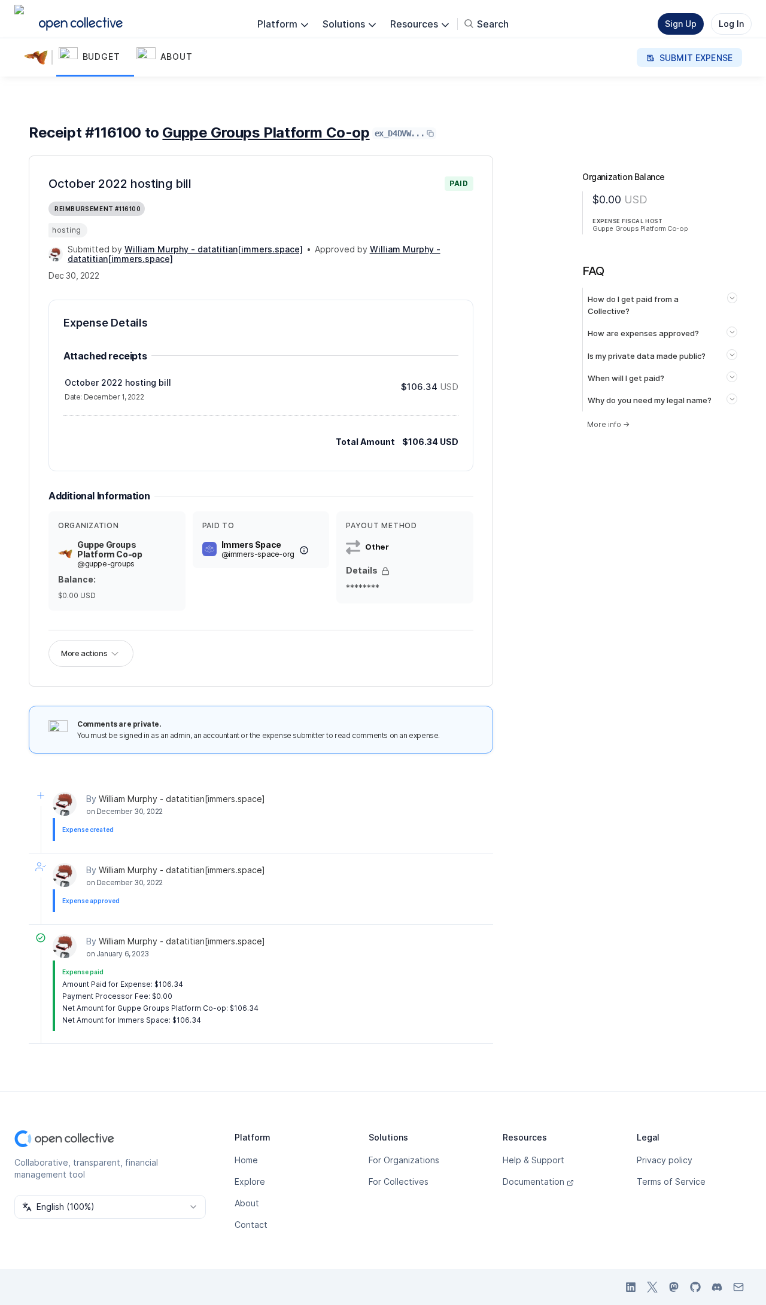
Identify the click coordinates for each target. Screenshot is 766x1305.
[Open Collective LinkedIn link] (630, 1287)
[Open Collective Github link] (695, 1287)
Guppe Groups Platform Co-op (265, 132)
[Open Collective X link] (652, 1287)
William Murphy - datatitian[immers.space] (182, 799)
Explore (250, 1181)
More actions (84, 653)
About (247, 1203)
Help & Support (533, 1160)
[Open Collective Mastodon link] (673, 1287)
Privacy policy (664, 1160)
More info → (608, 424)
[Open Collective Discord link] (717, 1287)
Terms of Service (671, 1181)
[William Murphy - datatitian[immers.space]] (55, 254)
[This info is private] (385, 571)
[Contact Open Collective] (738, 1287)
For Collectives (398, 1181)
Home (246, 1160)
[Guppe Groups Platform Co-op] (38, 57)
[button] (95, 57)
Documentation (533, 1181)
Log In (731, 24)
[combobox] (110, 1207)
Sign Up (681, 24)
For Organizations (404, 1160)
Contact (251, 1224)
